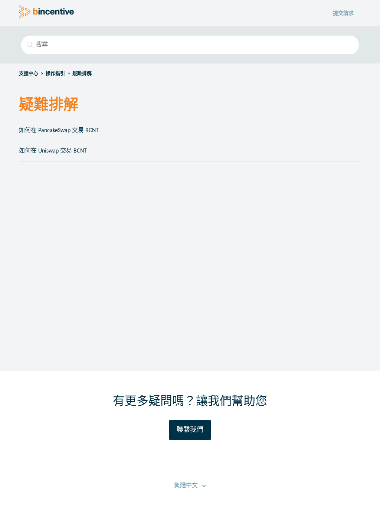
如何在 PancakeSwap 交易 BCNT (59, 131)
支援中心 (28, 73)
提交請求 (343, 13)
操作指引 (55, 73)
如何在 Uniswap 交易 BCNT (53, 151)
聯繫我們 (190, 430)
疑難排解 (82, 73)
